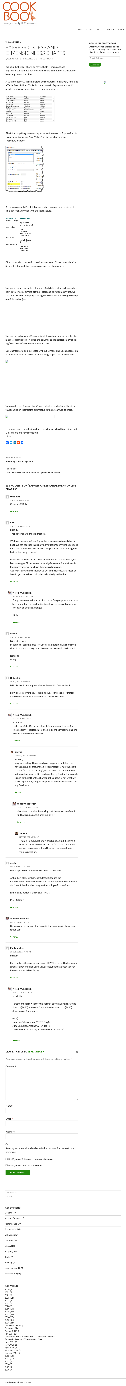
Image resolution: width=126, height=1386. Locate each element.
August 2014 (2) (12, 1331)
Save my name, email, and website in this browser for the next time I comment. (41, 1150)
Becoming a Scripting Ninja (19, 460)
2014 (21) (9, 1322)
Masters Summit (12, 1218)
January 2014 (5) (12, 1353)
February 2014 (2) (13, 1350)
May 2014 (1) (11, 1344)
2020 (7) (8, 1306)
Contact (110, 30)
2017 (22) (9, 1314)
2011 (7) (8, 1361)
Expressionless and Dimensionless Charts (25, 1339)
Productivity (10, 1229)
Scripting (9, 1251)
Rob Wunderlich (30, 59)
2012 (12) (9, 1358)
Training (8, 1262)
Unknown (15, 496)
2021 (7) (8, 1303)
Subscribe (95, 65)
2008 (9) (8, 1369)
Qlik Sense (10, 1234)
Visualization (13, 42)
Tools (99, 30)
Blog (79, 30)
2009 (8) (8, 1367)
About (121, 30)
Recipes (89, 30)
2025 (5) (8, 1292)
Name (10, 1105)
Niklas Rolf (36, 1051)
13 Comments (46, 59)
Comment (12, 1066)
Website (10, 1131)
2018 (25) (9, 1311)
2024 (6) (8, 1295)
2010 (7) (8, 1364)
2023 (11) (9, 1297)
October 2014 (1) (13, 1328)
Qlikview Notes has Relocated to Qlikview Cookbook (33, 471)
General (8, 1212)
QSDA (8, 1246)
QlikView (9, 1240)
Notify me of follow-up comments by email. (31, 1159)
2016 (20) (9, 1317)
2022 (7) (8, 1300)
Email (9, 1118)
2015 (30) (9, 1320)
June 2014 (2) (11, 1342)
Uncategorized (12, 1268)
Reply (15, 511)
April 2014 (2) (11, 1347)
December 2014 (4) (14, 1325)
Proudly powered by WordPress (18, 1382)
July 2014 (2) (11, 1333)
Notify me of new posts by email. (25, 1165)
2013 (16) (9, 1356)
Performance (11, 1223)
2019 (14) (9, 1308)
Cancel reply (76, 1051)
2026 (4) (8, 1289)
